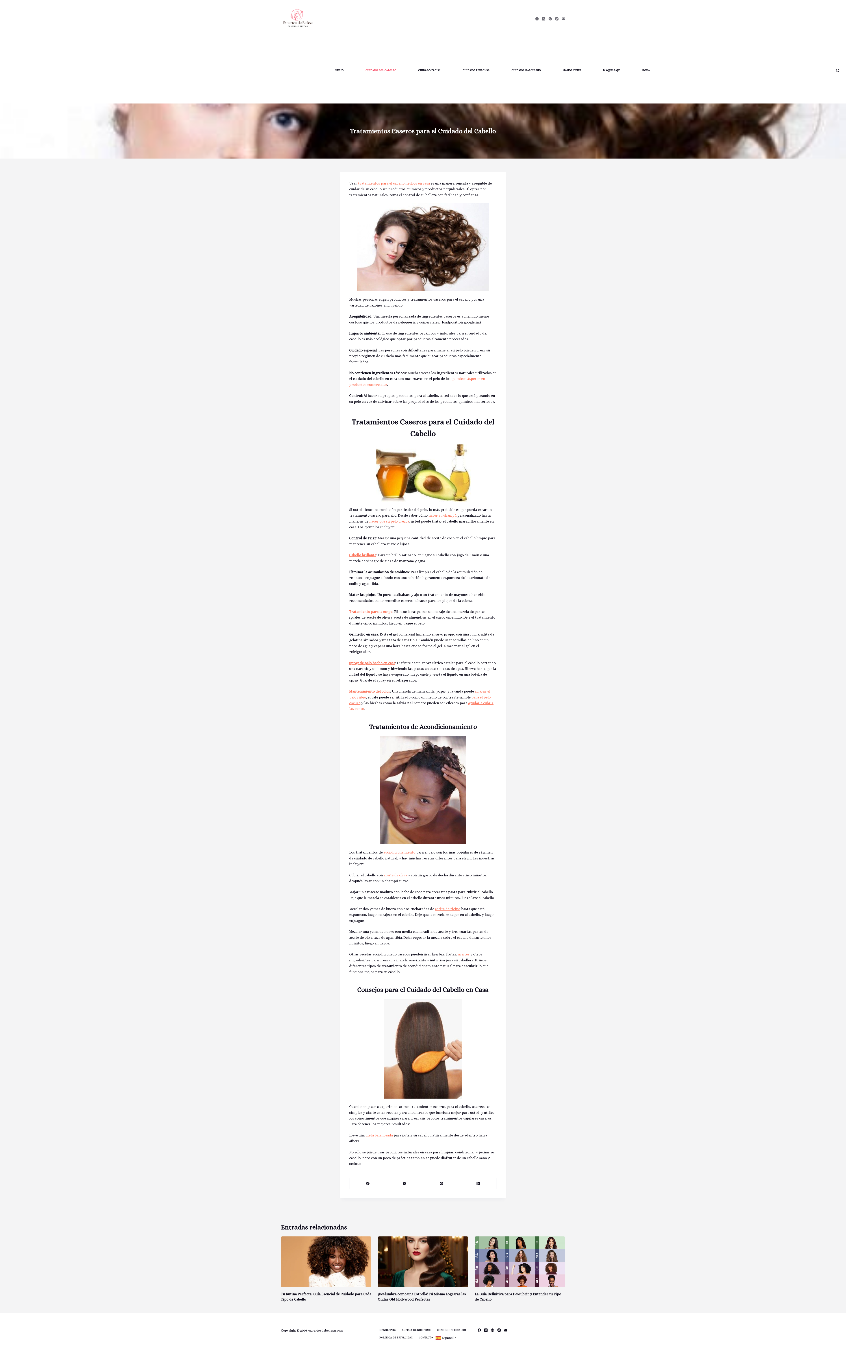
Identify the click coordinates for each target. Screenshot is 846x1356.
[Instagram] (556, 18)
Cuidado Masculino (526, 70)
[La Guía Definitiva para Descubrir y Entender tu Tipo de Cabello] (520, 1261)
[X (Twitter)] (543, 18)
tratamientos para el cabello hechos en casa (394, 183)
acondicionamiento (399, 852)
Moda (646, 70)
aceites (463, 954)
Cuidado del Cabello (380, 70)
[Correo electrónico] (563, 18)
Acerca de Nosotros (416, 1330)
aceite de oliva (395, 875)
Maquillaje (611, 70)
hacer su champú (442, 515)
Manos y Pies (572, 70)
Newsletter (387, 1330)
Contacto (426, 1337)
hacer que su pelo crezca (389, 521)
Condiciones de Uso (451, 1330)
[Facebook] (537, 18)
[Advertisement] (167, 70)
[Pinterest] (550, 18)
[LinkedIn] (478, 1183)
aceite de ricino (447, 909)
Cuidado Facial (429, 70)
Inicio (339, 70)
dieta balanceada (379, 1135)
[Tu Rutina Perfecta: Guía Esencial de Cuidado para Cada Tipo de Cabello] (326, 1261)
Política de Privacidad (396, 1337)
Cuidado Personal (476, 70)
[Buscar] (837, 70)
